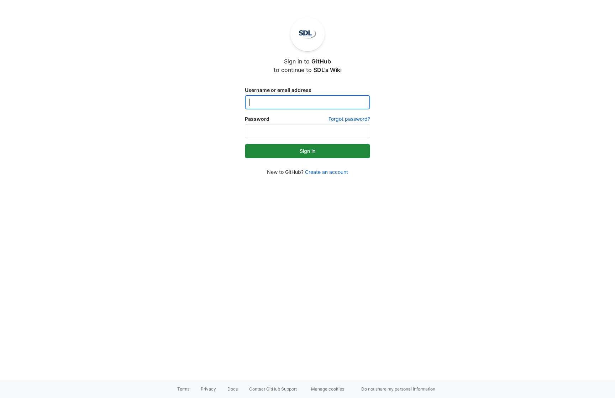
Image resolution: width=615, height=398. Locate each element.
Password (257, 119)
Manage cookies (327, 389)
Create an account (326, 172)
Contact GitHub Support (273, 389)
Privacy (208, 389)
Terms (183, 389)
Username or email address (278, 90)
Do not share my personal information (398, 389)
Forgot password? (349, 119)
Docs (232, 389)
